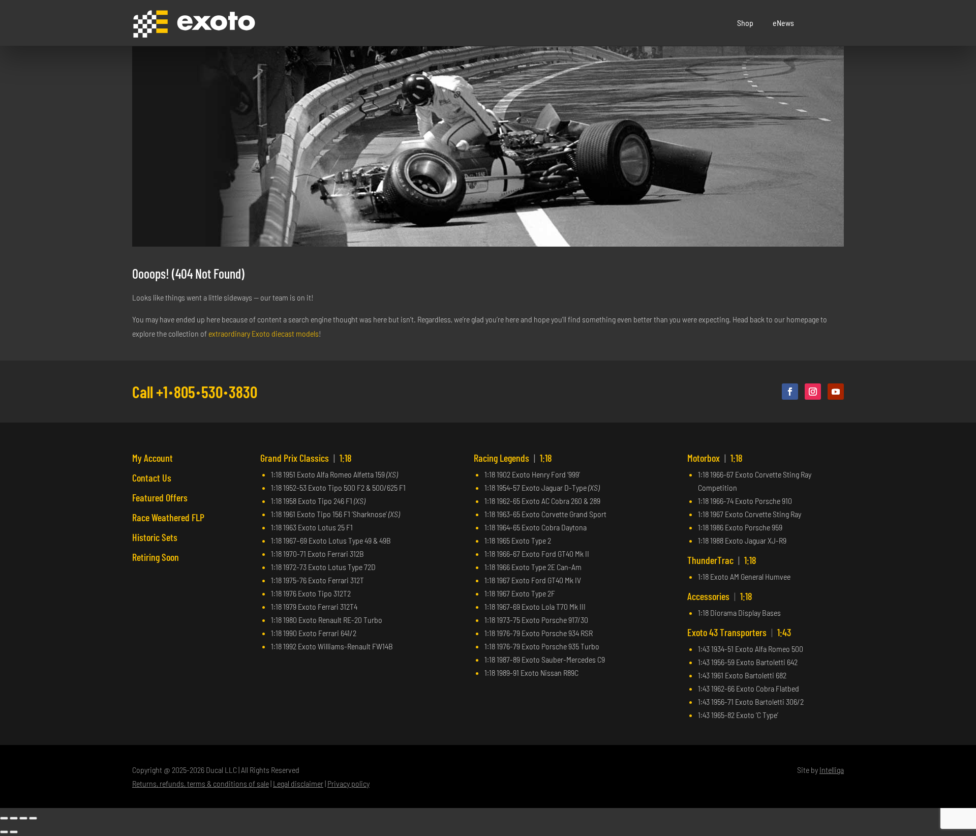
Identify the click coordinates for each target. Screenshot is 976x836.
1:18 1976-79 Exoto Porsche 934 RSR (538, 633)
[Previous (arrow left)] (4, 831)
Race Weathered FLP (168, 517)
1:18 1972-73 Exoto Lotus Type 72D (323, 567)
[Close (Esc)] (33, 818)
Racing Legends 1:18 (513, 458)
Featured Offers (160, 497)
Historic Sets (154, 537)
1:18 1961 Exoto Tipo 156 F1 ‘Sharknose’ (335, 514)
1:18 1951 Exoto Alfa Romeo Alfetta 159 (334, 474)
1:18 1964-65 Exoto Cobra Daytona (535, 527)
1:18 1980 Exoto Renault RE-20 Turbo (326, 619)
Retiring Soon (155, 557)
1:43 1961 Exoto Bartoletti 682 (742, 675)
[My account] (823, 23)
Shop (745, 22)
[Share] (23, 818)
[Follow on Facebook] (790, 391)
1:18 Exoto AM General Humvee (744, 576)
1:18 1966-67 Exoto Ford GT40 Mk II (536, 553)
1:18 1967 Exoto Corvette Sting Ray (749, 514)
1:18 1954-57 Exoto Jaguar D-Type (541, 487)
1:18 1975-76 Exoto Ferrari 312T (317, 580)
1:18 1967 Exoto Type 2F (519, 593)
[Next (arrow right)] (14, 831)
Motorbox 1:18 (715, 458)
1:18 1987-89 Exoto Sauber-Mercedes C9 (544, 659)
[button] (836, 23)
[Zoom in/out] (4, 818)
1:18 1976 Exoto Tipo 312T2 (311, 593)
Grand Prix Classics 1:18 (306, 458)
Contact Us (151, 477)
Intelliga (831, 769)
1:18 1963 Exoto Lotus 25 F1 (312, 527)
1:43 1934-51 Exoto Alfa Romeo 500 (750, 648)
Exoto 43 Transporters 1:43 (739, 632)
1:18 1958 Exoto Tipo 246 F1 (318, 500)
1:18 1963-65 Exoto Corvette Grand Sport (545, 514)
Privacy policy (348, 783)
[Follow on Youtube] (836, 391)
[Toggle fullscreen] (14, 818)
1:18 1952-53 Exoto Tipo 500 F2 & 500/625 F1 (338, 487)
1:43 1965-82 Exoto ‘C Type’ (738, 715)
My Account (152, 458)
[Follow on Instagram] (813, 391)
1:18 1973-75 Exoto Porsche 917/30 (536, 619)
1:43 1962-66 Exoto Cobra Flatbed (748, 688)
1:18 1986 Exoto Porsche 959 (740, 527)
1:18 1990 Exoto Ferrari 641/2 (313, 633)
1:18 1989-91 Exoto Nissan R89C (531, 672)
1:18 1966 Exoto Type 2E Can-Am (533, 567)
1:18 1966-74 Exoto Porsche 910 (745, 500)
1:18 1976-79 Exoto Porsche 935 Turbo (541, 646)
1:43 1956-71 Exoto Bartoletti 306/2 (751, 701)
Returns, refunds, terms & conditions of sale (200, 783)
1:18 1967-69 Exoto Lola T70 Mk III (535, 606)
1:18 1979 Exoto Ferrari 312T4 (314, 606)
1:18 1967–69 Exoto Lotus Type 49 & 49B (331, 540)
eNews (783, 22)
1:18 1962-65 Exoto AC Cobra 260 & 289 (542, 500)
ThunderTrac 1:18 (721, 560)
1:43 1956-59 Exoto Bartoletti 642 (748, 662)
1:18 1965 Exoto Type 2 (517, 540)
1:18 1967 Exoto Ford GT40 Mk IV (532, 580)
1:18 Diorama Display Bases (739, 612)
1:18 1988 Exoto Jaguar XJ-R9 (742, 540)
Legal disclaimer (298, 783)
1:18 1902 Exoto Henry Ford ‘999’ (532, 474)
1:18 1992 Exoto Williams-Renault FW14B (332, 646)
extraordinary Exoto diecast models (263, 333)
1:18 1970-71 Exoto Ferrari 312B (317, 553)
